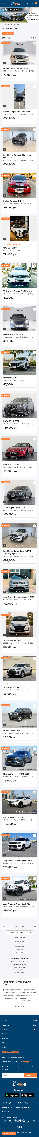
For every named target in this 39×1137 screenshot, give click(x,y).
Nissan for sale (19, 944)
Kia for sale (19, 949)
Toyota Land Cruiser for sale (19, 961)
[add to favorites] (34, 43)
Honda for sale (19, 946)
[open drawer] (3, 3)
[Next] (35, 926)
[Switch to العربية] (28, 3)
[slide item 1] (16, 62)
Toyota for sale (19, 941)
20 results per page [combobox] (15, 932)
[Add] (36, 3)
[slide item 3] (19, 62)
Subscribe (31, 1075)
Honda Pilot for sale (19, 967)
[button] (15, 3)
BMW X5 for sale (20, 972)
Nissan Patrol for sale (19, 964)
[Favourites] (32, 3)
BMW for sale (19, 952)
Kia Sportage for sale (19, 970)
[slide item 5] (22, 62)
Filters (8, 33)
